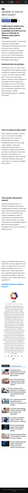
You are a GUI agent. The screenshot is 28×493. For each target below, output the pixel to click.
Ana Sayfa (4, 6)
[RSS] (19, 356)
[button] (2, 2)
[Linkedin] (12, 356)
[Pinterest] (15, 356)
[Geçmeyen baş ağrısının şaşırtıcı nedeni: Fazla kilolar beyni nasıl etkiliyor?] (5, 419)
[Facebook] (6, 356)
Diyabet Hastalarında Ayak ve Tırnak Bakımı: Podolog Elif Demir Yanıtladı (18, 436)
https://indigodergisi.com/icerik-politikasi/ (14, 304)
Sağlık (8, 6)
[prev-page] (3, 451)
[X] (22, 356)
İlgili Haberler (5, 366)
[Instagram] (9, 356)
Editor (7, 18)
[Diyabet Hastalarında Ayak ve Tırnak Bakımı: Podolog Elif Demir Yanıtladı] (5, 436)
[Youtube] (14, 359)
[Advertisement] (14, 113)
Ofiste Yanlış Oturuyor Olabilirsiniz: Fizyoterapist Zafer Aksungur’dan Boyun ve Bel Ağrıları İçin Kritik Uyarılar (18, 392)
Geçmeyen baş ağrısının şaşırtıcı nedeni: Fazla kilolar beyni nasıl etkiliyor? (18, 419)
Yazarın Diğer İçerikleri (16, 366)
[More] (19, 20)
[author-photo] (14, 299)
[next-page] (5, 451)
